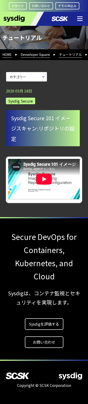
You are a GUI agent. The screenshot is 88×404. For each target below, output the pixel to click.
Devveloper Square (35, 54)
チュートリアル (70, 54)
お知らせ (18, 6)
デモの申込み (67, 6)
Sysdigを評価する (44, 324)
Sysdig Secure (20, 101)
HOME (7, 54)
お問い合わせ (41, 6)
